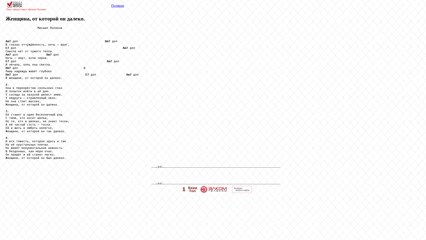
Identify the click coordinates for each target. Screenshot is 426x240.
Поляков (117, 6)
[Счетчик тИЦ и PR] (242, 192)
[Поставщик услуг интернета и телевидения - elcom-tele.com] (213, 192)
